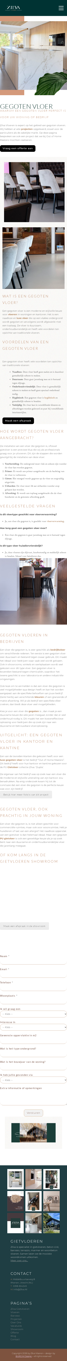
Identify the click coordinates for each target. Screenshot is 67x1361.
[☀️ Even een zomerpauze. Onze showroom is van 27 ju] (15, 1223)
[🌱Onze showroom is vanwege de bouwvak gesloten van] (51, 1223)
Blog (13, 1336)
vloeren (12, 314)
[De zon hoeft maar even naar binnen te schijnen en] (15, 1179)
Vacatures (16, 1325)
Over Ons (16, 1322)
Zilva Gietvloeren (20, 1308)
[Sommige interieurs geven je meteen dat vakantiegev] (51, 1201)
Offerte (15, 1332)
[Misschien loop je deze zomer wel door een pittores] (15, 1201)
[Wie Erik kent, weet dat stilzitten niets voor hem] (33, 1201)
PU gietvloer (7, 838)
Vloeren (15, 1312)
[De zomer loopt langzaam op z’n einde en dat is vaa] (33, 1179)
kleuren (39, 697)
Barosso (15, 1315)
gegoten (34, 711)
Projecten (16, 1319)
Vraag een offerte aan (18, 148)
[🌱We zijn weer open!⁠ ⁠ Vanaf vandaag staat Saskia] (51, 1179)
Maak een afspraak (18, 420)
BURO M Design (24, 1356)
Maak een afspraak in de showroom (24, 926)
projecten (27, 129)
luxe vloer (22, 318)
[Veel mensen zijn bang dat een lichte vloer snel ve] (33, 1223)
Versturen (33, 1112)
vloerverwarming (55, 521)
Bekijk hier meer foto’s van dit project (26, 794)
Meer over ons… (19, 1260)
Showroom (17, 1329)
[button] (61, 8)
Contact (15, 1339)
